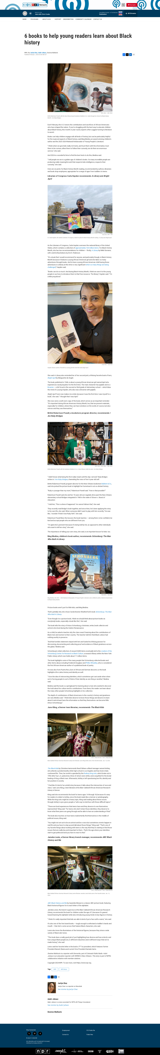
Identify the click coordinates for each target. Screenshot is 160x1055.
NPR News (64, 969)
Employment (66, 1030)
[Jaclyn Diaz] (52, 987)
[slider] (33, 13)
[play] (24, 13)
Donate (133, 5)
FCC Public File (91, 1030)
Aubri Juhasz (42, 53)
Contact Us (97, 19)
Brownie (51, 387)
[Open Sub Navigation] (28, 19)
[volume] (30, 13)
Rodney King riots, (90, 773)
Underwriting (68, 19)
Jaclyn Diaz (34, 53)
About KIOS (46, 19)
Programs (34, 19)
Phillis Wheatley (91, 663)
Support (58, 19)
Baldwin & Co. (106, 484)
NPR (55, 969)
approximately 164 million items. (87, 248)
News (25, 19)
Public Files (90, 1034)
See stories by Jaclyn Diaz (68, 989)
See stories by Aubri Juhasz (58, 1005)
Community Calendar (83, 19)
